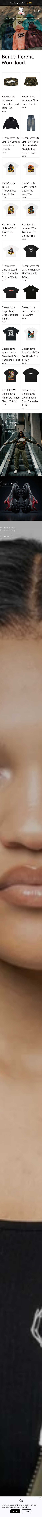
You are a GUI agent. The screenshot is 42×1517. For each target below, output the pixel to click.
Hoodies (19, 19)
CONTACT (32, 19)
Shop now (7, 431)
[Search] (7, 10)
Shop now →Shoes (9, 484)
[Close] (40, 1498)
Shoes (25, 19)
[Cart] (39, 10)
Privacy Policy (23, 1507)
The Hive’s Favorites (8, 19)
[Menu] (2, 10)
